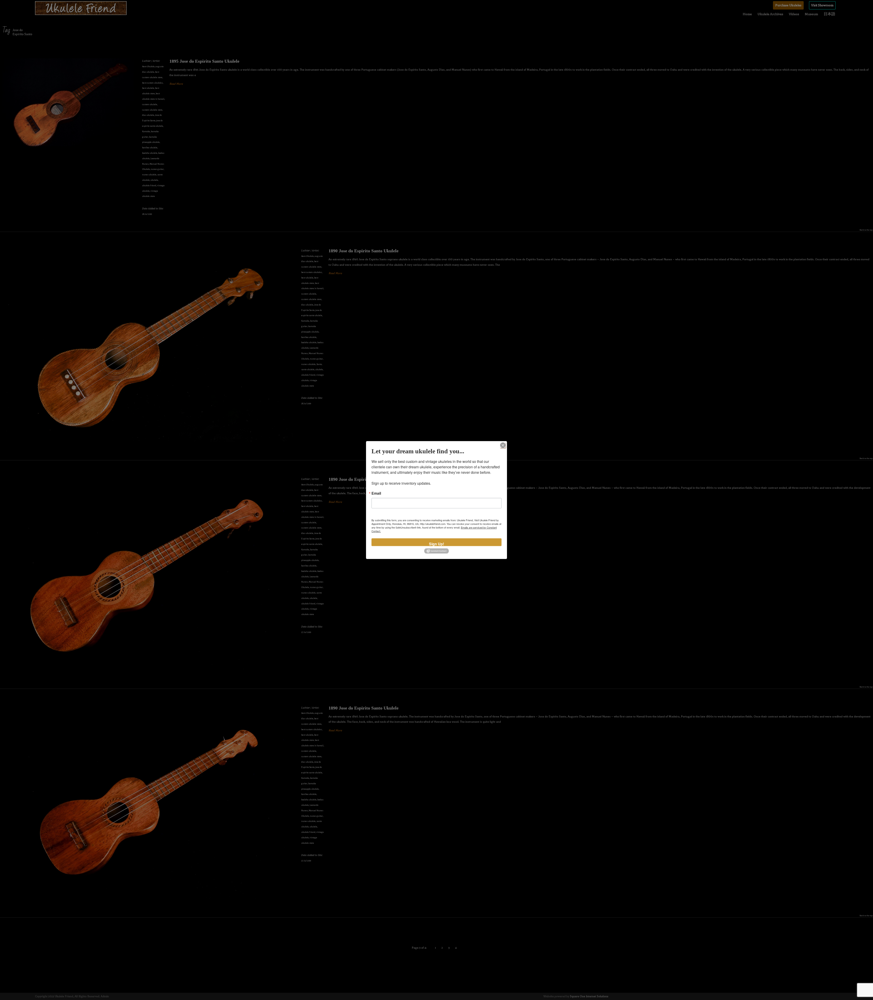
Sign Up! (436, 543)
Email (376, 493)
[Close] (503, 445)
